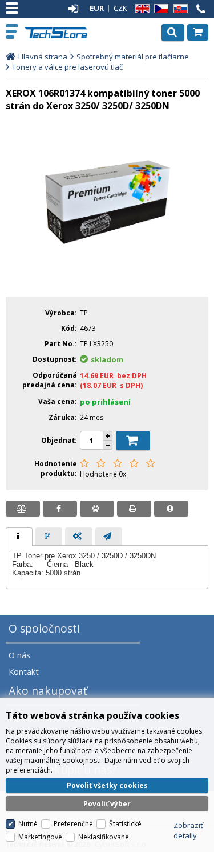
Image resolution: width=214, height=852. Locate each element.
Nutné (28, 824)
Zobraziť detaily (188, 830)
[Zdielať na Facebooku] (60, 509)
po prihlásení (105, 402)
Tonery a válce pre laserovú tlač (67, 67)
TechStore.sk (57, 32)
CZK (120, 8)
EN (140, 9)
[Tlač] (134, 509)
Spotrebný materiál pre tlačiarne (132, 56)
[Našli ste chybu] (171, 509)
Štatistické (125, 824)
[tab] (19, 536)
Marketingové (40, 837)
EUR (97, 8)
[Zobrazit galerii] (107, 280)
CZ (159, 9)
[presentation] (19, 536)
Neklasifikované (103, 837)
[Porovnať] (23, 509)
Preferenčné (73, 824)
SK (178, 9)
